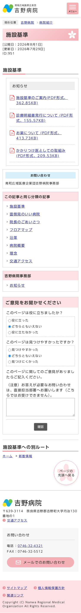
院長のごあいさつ (25, 222)
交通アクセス (21, 261)
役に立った (20, 320)
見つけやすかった (25, 349)
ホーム (8, 456)
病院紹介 (46, 22)
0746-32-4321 (30, 545)
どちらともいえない (27, 326)
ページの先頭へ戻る (66, 473)
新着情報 (25, 456)
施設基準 (17, 206)
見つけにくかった (25, 361)
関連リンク (15, 595)
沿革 (13, 237)
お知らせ (17, 285)
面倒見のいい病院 (25, 214)
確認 (41, 426)
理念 (13, 253)
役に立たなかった (25, 332)
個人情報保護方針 (51, 588)
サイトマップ (17, 588)
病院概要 (17, 245)
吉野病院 (27, 22)
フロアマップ (21, 230)
